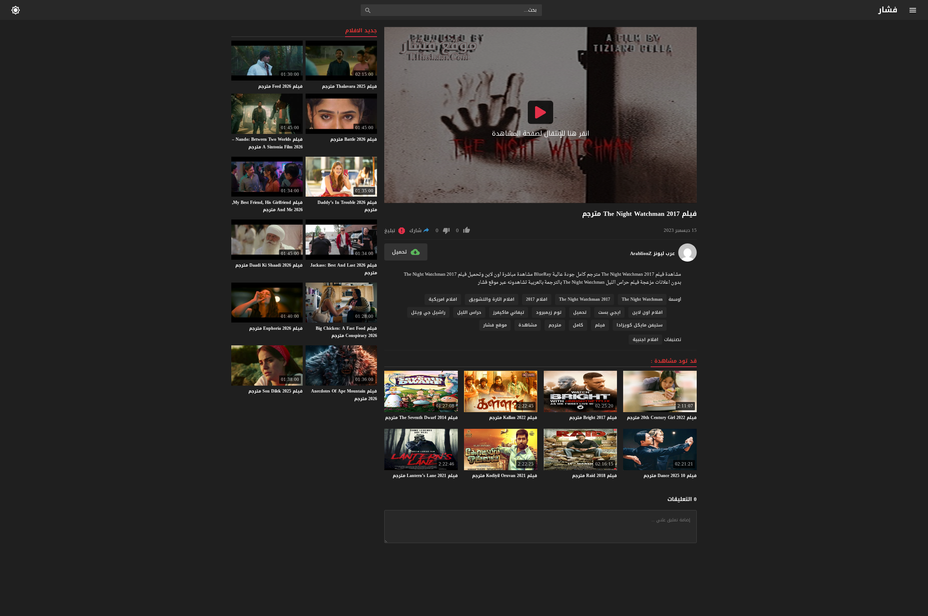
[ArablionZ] (687, 259)
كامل (578, 325)
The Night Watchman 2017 (584, 299)
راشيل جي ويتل (428, 312)
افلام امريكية (442, 299)
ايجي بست (609, 312)
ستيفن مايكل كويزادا (640, 325)
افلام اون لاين (647, 312)
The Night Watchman (642, 299)
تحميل (580, 312)
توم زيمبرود (549, 312)
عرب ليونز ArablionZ (652, 253)
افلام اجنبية (645, 340)
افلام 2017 (536, 299)
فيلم (600, 325)
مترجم (554, 325)
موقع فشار (495, 325)
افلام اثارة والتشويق (491, 299)
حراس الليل (469, 312)
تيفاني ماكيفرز (508, 312)
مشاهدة (527, 325)
